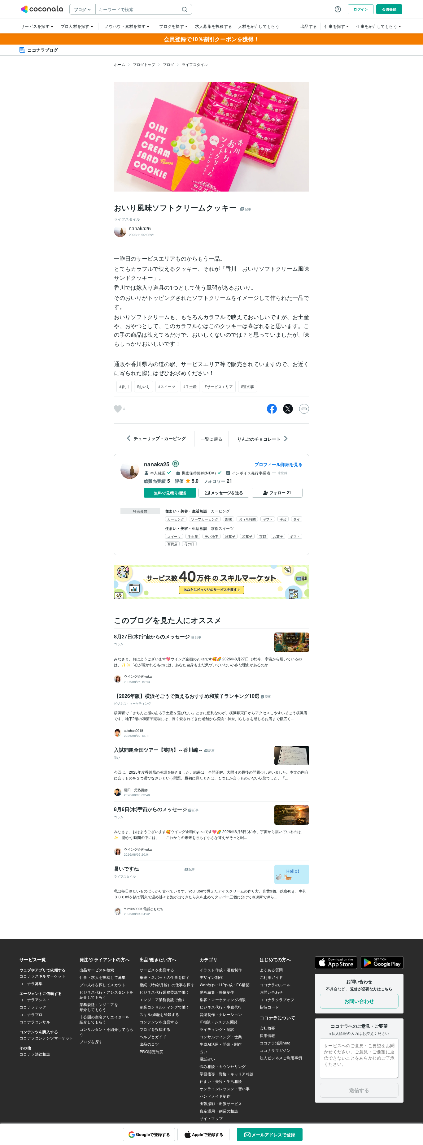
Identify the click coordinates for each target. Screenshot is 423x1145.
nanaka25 (156, 464)
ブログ (168, 64)
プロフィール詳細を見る (279, 464)
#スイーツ (166, 386)
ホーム (119, 64)
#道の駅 (247, 386)
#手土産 (190, 386)
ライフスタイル (195, 64)
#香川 (124, 386)
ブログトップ (144, 64)
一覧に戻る (211, 439)
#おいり (143, 386)
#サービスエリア (219, 386)
